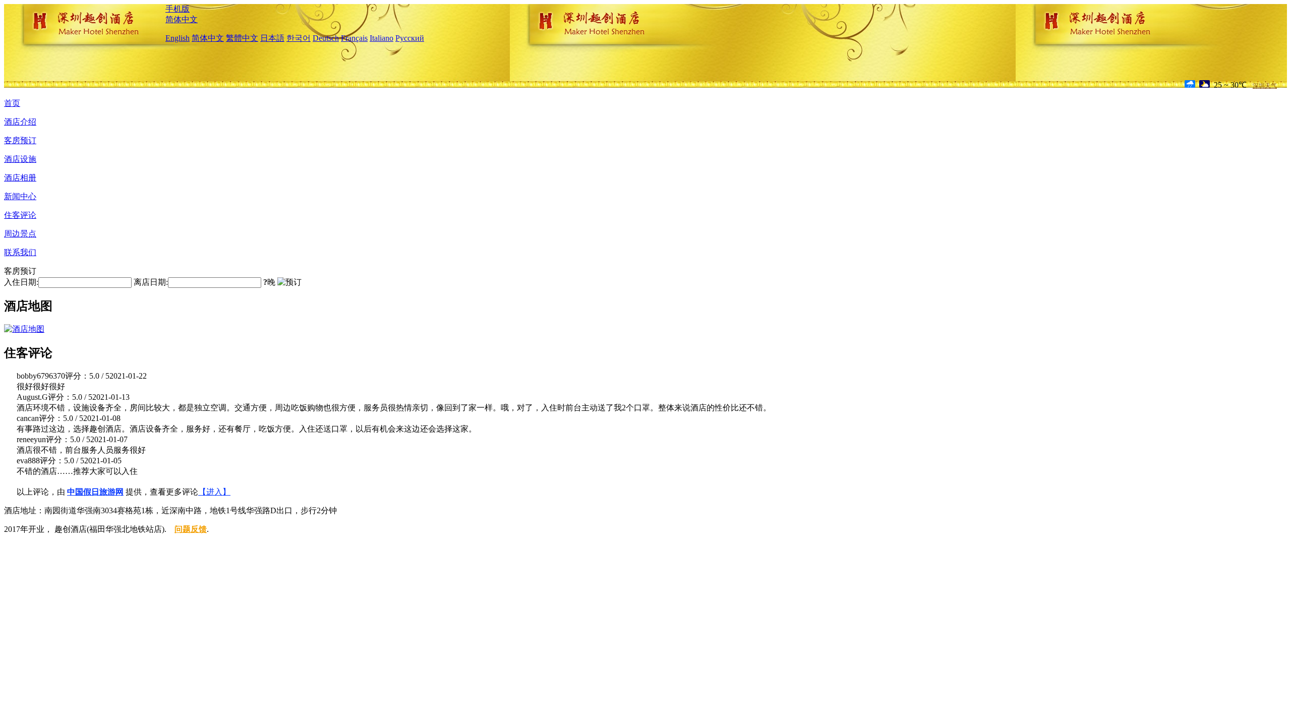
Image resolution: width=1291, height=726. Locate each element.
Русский (409, 38)
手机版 (177, 9)
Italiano (381, 38)
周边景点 (20, 233)
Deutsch (326, 38)
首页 (12, 103)
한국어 (298, 38)
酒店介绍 (20, 121)
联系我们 (20, 252)
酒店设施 (20, 159)
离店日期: (151, 282)
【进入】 (214, 492)
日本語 (272, 38)
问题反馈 (190, 529)
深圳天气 (1265, 85)
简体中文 (181, 19)
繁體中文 (242, 38)
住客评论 (20, 215)
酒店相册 (20, 177)
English (177, 38)
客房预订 (20, 140)
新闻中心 (20, 196)
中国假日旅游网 (95, 492)
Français (354, 38)
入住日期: (21, 282)
